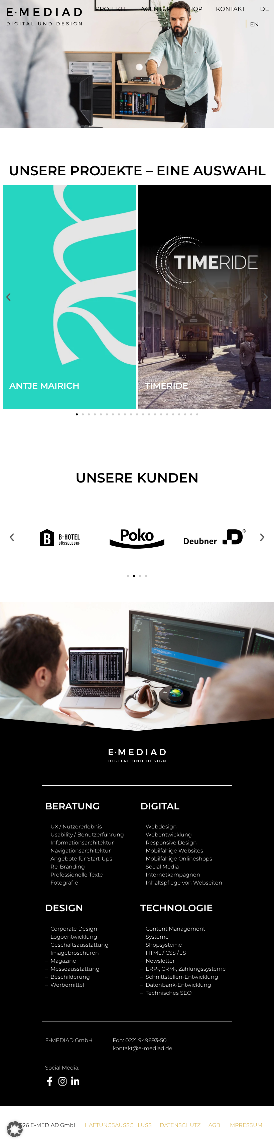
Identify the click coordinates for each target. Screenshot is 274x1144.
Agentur (156, 9)
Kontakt (230, 9)
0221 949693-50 (146, 1040)
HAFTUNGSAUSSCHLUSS (121, 1125)
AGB (211, 1125)
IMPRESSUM (245, 1125)
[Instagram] (62, 1081)
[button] (77, 414)
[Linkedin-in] (75, 1081)
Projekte (111, 9)
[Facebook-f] (49, 1081)
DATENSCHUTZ (180, 1125)
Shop (193, 9)
